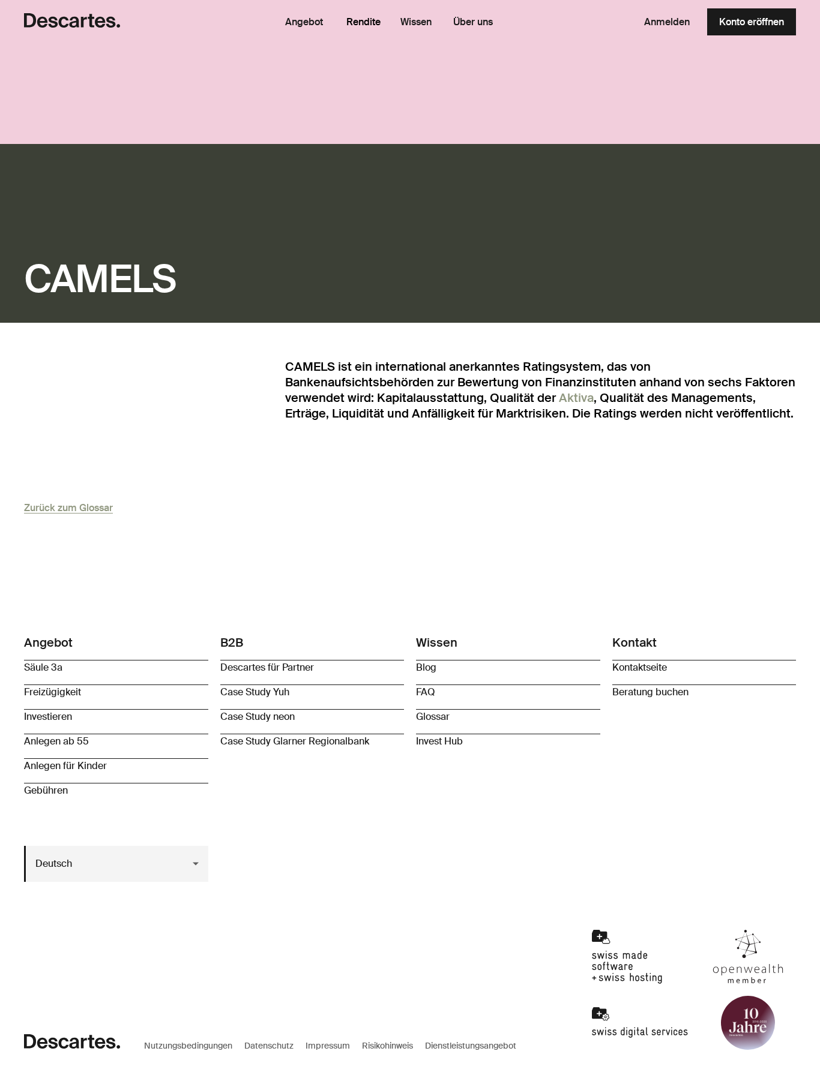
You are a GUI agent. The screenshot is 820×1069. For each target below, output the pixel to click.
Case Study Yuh (254, 692)
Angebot (304, 22)
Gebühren (46, 790)
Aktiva (576, 398)
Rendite (363, 22)
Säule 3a (43, 667)
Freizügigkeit (52, 692)
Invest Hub (439, 741)
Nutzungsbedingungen (188, 1045)
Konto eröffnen (751, 22)
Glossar (433, 716)
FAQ (425, 692)
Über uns (473, 22)
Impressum (328, 1045)
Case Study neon (257, 716)
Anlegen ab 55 (56, 741)
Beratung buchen (650, 692)
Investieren (48, 716)
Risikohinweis (387, 1045)
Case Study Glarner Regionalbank (294, 741)
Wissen (416, 22)
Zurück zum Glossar (68, 508)
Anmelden (667, 22)
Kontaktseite (639, 667)
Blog (426, 667)
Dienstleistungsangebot (470, 1045)
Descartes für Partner (267, 667)
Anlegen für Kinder (65, 765)
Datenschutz (269, 1045)
